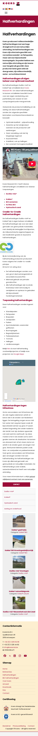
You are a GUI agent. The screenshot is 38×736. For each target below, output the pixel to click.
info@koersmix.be (11, 647)
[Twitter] (10, 656)
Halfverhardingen (9, 675)
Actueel (6, 684)
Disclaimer (7, 726)
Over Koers (7, 681)
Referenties (7, 672)
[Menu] (6, 13)
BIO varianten (12, 202)
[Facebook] (5, 656)
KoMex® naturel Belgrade (19, 591)
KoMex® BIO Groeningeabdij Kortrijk (19, 550)
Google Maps (18, 354)
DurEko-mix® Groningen (19, 571)
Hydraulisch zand (13, 207)
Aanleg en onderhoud (12, 509)
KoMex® (9, 199)
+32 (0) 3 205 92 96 (11, 642)
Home (5, 669)
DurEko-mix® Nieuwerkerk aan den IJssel (19, 612)
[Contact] (16, 484)
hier (8, 348)
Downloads (7, 687)
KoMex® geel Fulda (19, 530)
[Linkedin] (15, 656)
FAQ (4, 690)
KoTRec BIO (11, 205)
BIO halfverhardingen (11, 678)
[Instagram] (20, 656)
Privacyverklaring (19, 726)
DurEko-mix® (11, 194)
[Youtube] (25, 656)
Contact (6, 693)
